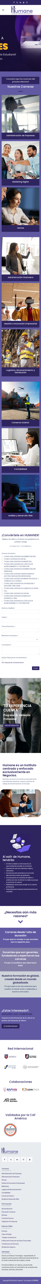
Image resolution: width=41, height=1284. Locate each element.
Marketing (5, 1186)
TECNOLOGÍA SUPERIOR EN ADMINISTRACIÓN (20, 556)
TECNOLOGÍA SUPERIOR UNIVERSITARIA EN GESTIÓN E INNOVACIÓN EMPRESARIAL (19, 575)
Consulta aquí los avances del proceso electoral (20, 80)
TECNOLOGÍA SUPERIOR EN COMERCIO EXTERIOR (21, 588)
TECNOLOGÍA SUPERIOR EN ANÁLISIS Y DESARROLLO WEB (17, 597)
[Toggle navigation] (3, 10)
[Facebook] (14, 2)
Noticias (4, 1215)
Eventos (4, 1231)
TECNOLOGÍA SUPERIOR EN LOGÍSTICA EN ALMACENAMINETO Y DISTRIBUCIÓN (18, 602)
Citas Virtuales (7, 1234)
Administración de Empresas (12, 1173)
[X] (17, 2)
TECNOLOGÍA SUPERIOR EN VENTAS (16, 593)
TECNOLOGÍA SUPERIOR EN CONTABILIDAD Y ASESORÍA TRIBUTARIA (19, 585)
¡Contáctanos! (10, 1026)
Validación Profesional (9, 1221)
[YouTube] (24, 2)
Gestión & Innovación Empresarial (13, 1183)
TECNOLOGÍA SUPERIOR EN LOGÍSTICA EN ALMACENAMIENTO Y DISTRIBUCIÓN (18, 565)
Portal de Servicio (8, 1218)
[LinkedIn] (20, 2)
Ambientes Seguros (8, 1247)
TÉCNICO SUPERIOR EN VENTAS (15, 559)
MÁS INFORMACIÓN (12, 725)
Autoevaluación (7, 1209)
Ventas (4, 1180)
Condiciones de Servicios (10, 1244)
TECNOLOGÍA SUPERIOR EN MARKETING (18, 561)
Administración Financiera (11, 1177)
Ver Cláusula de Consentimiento (13, 662)
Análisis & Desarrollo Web (10, 1199)
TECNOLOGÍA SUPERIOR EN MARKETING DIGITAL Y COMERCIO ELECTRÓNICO (21, 580)
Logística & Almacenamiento (11, 1189)
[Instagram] (27, 2)
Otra (5, 591)
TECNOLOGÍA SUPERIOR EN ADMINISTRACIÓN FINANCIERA (20, 570)
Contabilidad (6, 1193)
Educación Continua (8, 1212)
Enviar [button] (35, 668)
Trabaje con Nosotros (9, 1237)
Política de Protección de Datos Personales (16, 1241)
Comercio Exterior (8, 1196)
